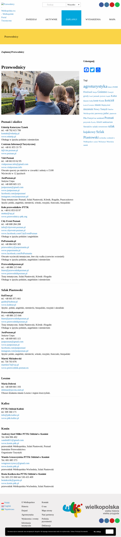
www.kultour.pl (8, 304)
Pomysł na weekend (95, 118)
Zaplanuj (71, 19)
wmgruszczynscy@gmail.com (15, 463)
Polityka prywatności (47, 520)
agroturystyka (95, 86)
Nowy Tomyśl (100, 109)
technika (102, 138)
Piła (85, 118)
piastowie (113, 113)
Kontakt (45, 502)
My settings (97, 531)
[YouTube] (112, 4)
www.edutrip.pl (8, 136)
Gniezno (102, 91)
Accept (110, 531)
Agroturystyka (27, 515)
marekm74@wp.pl (10, 364)
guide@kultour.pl (9, 301)
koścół (85, 105)
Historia (25, 506)
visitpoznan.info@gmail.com (14, 164)
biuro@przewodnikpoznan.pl (15, 270)
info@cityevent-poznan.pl (13, 227)
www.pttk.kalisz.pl (10, 418)
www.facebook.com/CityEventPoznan (19, 233)
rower (99, 122)
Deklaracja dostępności (46, 527)
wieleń (95, 142)
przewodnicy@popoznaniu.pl (15, 247)
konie (96, 100)
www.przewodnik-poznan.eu (14, 368)
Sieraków (87, 126)
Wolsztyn (102, 142)
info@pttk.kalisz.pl (10, 415)
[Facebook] (101, 4)
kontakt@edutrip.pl (10, 133)
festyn (95, 92)
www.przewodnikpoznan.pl (14, 273)
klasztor (86, 101)
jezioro (103, 96)
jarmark (96, 96)
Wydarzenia (93, 19)
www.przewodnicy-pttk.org (14, 216)
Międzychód (105, 105)
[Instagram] (106, 4)
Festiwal (87, 91)
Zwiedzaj (31, 19)
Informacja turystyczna (26, 524)
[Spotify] (117, 4)
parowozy (99, 113)
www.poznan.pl (8, 153)
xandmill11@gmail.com (12, 440)
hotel (91, 96)
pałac (106, 113)
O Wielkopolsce (28, 502)
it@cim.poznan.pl (9, 150)
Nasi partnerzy (48, 515)
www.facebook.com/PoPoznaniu (16, 253)
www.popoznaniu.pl (10, 250)
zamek (85, 145)
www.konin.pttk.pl (10, 443)
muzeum (88, 109)
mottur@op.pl (7, 213)
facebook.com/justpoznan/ (13, 193)
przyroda (86, 122)
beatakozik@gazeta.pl (11, 480)
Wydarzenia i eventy (30, 519)
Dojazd (24, 511)
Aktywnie (51, 19)
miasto (98, 105)
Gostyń (110, 92)
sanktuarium (108, 122)
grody (86, 96)
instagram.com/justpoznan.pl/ (14, 196)
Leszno (91, 105)
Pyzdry (93, 122)
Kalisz (114, 96)
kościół (109, 100)
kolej (91, 101)
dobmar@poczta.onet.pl (12, 390)
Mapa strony (47, 511)
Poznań (109, 118)
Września (110, 142)
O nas (44, 506)
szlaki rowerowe (100, 126)
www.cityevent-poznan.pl (13, 230)
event (115, 87)
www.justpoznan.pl (10, 190)
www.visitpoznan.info (11, 167)
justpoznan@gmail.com (12, 187)
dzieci (110, 87)
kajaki (108, 96)
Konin (101, 101)
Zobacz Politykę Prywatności (79, 531)
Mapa (112, 19)
